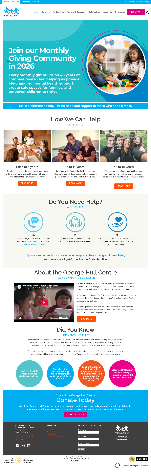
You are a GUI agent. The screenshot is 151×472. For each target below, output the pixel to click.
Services (50, 429)
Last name (82, 436)
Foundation (25, 2)
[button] (8, 61)
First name (82, 430)
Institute (35, 2)
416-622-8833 (143, 2)
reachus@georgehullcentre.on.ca (26, 437)
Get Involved (51, 434)
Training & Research (54, 436)
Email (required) (84, 443)
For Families (51, 432)
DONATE (135, 12)
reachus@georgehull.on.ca (33, 244)
